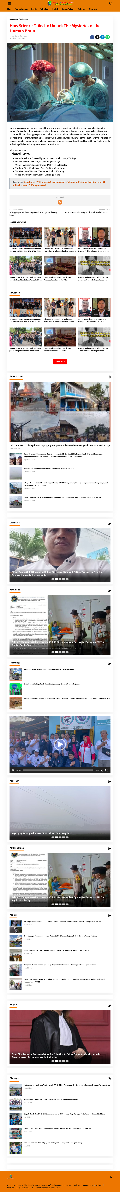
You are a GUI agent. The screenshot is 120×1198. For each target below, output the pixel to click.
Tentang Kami (87, 1185)
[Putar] (13, 770)
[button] (60, 744)
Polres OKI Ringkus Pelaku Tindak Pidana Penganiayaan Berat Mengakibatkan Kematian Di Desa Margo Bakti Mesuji (57, 832)
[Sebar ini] (92, 37)
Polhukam (13, 38)
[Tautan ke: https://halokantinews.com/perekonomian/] (109, 848)
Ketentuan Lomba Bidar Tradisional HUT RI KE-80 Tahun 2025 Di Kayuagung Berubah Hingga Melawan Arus (67, 1085)
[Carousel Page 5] (67, 579)
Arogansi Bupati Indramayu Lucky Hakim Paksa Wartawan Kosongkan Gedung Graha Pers (60, 965)
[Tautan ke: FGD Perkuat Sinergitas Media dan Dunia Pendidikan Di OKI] (60, 625)
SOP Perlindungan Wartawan (18, 1188)
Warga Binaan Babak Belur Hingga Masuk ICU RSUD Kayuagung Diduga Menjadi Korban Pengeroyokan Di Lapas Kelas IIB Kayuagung (66, 484)
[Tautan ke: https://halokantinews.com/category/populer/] (109, 915)
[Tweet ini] (97, 37)
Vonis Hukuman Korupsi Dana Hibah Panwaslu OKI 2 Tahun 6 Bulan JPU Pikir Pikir (56, 950)
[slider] (58, 770)
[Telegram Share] (102, 37)
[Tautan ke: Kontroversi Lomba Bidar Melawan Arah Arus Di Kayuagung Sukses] (16, 1104)
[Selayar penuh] (106, 770)
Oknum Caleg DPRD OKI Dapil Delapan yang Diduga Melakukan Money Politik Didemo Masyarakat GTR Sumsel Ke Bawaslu (25, 278)
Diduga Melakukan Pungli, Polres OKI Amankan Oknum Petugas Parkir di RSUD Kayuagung (93, 278)
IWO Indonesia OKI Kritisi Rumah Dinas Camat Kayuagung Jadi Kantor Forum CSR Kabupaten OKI (62, 497)
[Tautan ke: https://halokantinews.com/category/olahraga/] (109, 1079)
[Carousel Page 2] (56, 579)
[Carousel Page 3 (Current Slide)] (60, 579)
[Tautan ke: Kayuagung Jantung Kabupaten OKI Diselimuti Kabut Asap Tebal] (16, 473)
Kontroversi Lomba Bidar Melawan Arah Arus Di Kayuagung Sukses (51, 1099)
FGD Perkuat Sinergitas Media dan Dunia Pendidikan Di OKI (40, 645)
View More (60, 361)
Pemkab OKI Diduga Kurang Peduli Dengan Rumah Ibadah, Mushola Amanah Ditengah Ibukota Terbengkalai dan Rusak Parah (56, 1055)
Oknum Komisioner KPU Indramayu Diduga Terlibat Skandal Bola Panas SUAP (92, 250)
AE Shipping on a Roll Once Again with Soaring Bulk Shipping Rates (33, 212)
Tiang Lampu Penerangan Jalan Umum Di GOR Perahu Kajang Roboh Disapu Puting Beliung (60, 936)
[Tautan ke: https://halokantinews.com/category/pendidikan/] (109, 590)
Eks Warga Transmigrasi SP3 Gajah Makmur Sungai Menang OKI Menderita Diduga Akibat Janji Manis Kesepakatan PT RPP (65, 980)
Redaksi (99, 1185)
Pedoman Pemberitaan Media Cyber (46, 1188)
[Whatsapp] (107, 37)
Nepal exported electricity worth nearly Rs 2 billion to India (87, 211)
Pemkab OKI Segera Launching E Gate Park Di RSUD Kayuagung (49, 669)
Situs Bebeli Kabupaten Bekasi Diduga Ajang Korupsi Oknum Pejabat (52, 684)
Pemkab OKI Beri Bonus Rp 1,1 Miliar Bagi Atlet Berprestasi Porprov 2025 (53, 1143)
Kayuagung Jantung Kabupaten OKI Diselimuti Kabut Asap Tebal (49, 468)
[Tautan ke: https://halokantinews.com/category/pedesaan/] (109, 781)
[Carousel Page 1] (53, 579)
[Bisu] (102, 770)
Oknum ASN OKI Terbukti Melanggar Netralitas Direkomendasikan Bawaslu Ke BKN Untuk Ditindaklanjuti (60, 250)
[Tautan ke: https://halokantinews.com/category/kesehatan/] (109, 523)
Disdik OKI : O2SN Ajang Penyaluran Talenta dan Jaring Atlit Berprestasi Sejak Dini (57, 1128)
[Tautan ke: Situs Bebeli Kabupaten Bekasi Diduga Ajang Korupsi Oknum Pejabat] (16, 689)
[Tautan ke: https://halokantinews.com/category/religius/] (109, 1005)
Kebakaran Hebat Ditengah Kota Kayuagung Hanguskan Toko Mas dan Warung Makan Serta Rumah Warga (60, 445)
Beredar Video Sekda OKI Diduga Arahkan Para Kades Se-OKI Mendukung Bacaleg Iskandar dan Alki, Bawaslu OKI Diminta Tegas (60, 278)
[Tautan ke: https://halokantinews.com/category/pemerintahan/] (109, 377)
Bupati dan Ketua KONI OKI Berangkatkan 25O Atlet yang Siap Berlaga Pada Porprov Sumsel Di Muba (64, 1114)
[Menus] (9, 3)
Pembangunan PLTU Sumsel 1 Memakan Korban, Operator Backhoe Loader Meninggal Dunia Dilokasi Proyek (67, 698)
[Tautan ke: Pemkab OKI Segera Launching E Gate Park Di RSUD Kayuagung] (16, 674)
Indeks (77, 1185)
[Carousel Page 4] (63, 579)
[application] (60, 744)
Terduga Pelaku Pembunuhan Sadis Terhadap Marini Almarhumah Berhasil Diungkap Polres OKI (63, 922)
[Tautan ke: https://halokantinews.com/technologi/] (109, 663)
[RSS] (60, 202)
